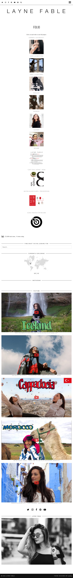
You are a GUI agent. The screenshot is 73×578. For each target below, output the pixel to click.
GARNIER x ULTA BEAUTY (36, 37)
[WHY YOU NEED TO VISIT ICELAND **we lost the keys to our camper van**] (36, 312)
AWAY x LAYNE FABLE (36, 74)
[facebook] (8, 2)
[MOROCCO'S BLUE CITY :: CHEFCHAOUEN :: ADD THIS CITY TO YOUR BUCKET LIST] (36, 482)
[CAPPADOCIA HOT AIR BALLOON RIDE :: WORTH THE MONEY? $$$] (36, 397)
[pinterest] (11, 2)
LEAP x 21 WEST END (36, 56)
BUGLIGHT (36, 93)
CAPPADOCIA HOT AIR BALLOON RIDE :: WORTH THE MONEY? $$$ (36, 418)
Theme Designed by (63, 575)
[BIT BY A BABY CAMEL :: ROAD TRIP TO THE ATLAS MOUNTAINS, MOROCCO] (36, 440)
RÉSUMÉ (36, 148)
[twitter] (2, 2)
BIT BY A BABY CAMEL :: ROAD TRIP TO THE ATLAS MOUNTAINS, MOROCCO (37, 460)
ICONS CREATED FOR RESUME (36, 212)
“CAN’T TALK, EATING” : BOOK (36, 169)
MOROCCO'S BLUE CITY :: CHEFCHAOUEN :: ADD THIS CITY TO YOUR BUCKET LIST (36, 503)
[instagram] (5, 2)
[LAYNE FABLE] (36, 11)
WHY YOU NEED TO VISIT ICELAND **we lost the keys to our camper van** (36, 333)
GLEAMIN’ (36, 130)
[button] (70, 2)
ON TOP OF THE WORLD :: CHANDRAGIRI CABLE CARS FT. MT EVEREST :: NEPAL (36, 375)
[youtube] (14, 2)
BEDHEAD (36, 111)
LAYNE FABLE (10, 575)
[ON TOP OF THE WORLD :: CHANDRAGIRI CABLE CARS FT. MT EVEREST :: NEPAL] (36, 355)
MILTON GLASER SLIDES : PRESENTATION (36, 191)
